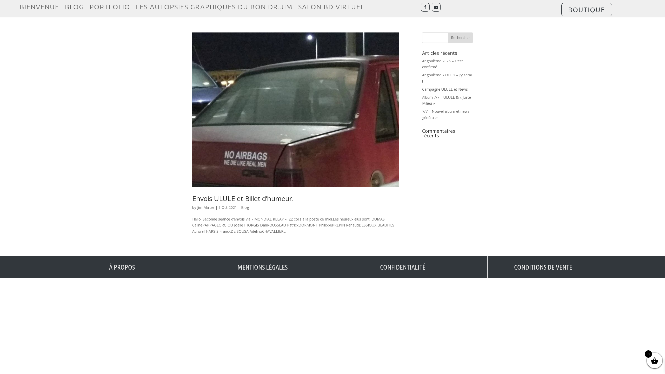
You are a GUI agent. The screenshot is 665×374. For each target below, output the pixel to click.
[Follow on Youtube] (436, 7)
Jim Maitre (205, 207)
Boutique (586, 9)
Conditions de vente (543, 267)
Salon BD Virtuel (331, 8)
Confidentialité (402, 267)
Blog (74, 8)
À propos (122, 267)
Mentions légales (262, 267)
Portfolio (110, 8)
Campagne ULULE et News (445, 89)
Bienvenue (39, 8)
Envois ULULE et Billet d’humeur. (243, 198)
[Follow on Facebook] (425, 7)
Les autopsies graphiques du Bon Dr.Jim (214, 8)
